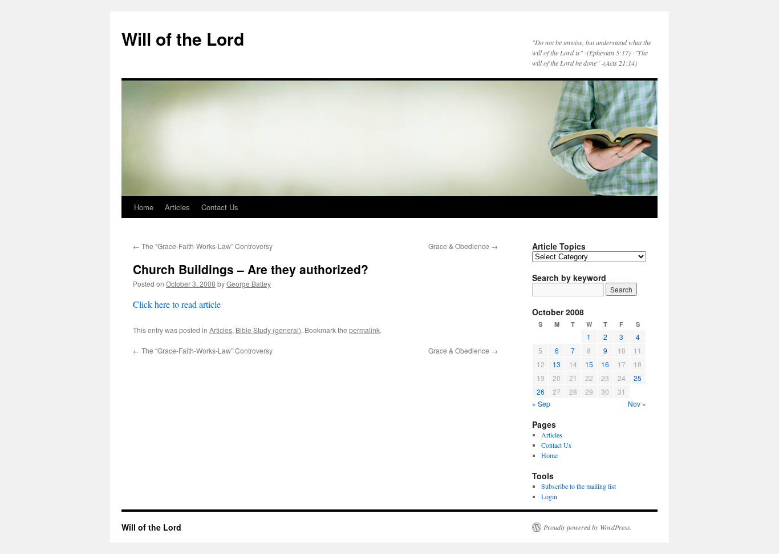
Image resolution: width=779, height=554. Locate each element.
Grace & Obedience (463, 246)
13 (557, 364)
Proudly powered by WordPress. (587, 527)
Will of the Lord (182, 38)
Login (549, 496)
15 (589, 364)
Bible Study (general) (268, 330)
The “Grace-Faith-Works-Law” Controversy (203, 246)
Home (143, 207)
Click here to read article (177, 304)
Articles (177, 207)
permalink (364, 330)
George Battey (248, 283)
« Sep (541, 403)
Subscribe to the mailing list (578, 486)
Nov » (637, 403)
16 (605, 364)
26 (541, 391)
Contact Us (219, 207)
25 (638, 378)
